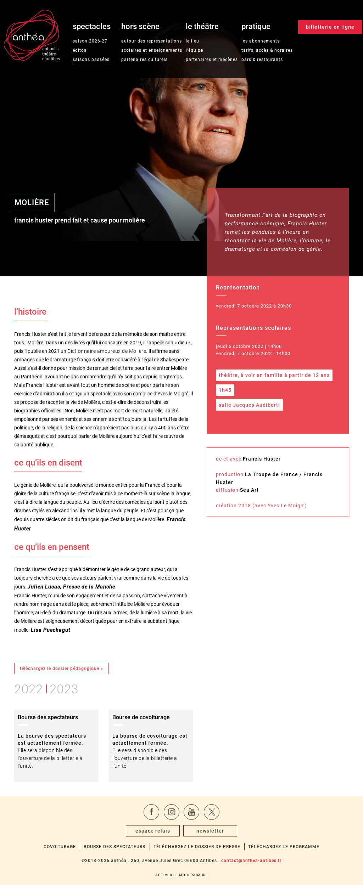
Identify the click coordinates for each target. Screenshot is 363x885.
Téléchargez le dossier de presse (196, 846)
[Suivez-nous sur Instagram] (171, 812)
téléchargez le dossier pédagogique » (61, 668)
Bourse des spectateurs (114, 846)
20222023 (46, 687)
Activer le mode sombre (181, 875)
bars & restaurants (262, 59)
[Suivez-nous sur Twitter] (211, 812)
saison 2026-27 (90, 41)
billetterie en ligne (330, 27)
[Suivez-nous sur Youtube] (191, 812)
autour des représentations (151, 41)
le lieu (192, 41)
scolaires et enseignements (151, 50)
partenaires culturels (144, 59)
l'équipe (194, 50)
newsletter (210, 831)
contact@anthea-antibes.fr (251, 860)
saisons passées (91, 59)
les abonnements (260, 41)
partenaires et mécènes (212, 59)
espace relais (152, 831)
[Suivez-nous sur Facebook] (151, 812)
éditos (79, 50)
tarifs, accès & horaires (267, 50)
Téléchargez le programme (283, 846)
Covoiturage (60, 846)
